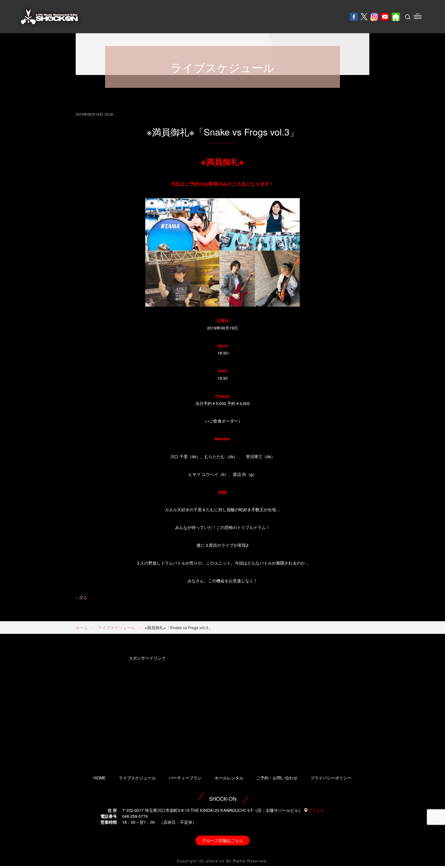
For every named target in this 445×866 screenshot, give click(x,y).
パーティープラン (185, 778)
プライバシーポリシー (331, 778)
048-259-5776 (135, 816)
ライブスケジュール (116, 627)
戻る (83, 597)
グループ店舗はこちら (222, 840)
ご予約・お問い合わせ (276, 778)
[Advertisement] (147, 708)
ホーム (82, 627)
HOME (99, 778)
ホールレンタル (229, 778)
